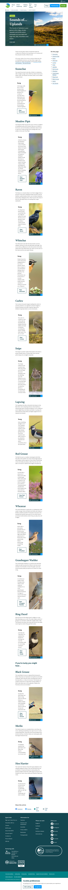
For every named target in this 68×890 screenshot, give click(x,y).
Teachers (22, 820)
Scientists (22, 827)
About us (13, 5)
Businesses (23, 832)
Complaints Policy (31, 873)
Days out (35, 5)
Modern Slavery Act (9, 876)
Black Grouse (55, 79)
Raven (54, 58)
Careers (7, 825)
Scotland (38, 826)
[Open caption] (47, 45)
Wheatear (54, 71)
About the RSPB (9, 831)
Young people (23, 835)
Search (64, 1)
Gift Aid (7, 841)
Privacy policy (24, 873)
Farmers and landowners (23, 823)
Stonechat (55, 54)
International (39, 834)
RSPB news (8, 828)
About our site (51, 873)
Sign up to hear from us (11, 820)
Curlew (54, 62)
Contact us (8, 836)
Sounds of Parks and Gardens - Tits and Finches (28, 62)
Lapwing (54, 67)
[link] (45, 809)
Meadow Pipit (55, 56)
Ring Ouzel (55, 77)
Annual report (8, 833)
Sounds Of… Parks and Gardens (23, 61)
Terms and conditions (9, 873)
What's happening (19, 5)
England (38, 823)
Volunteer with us (9, 823)
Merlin (54, 81)
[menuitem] (13, 5)
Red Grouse (55, 69)
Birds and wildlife (31, 5)
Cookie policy (17, 873)
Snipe (53, 65)
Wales (37, 828)
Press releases (8, 838)
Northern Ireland (40, 831)
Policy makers (23, 829)
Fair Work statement (18, 876)
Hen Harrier (55, 83)
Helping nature (25, 5)
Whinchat (54, 60)
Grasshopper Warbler (55, 74)
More (13, 858)
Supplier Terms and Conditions (42, 873)
